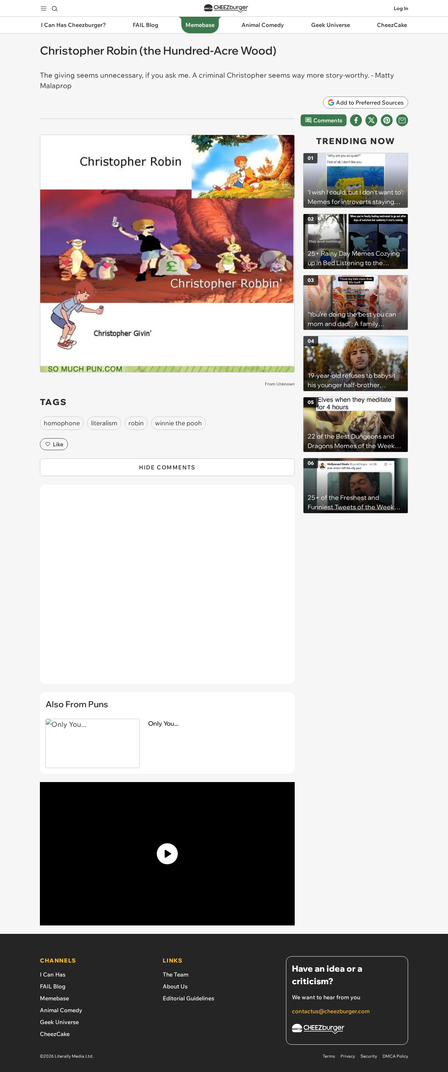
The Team (175, 974)
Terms (329, 1056)
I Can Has (52, 974)
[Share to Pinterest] (387, 120)
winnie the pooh (178, 423)
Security (368, 1056)
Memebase (54, 998)
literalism (104, 423)
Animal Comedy (61, 1010)
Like (58, 444)
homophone (62, 423)
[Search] (54, 8)
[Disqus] (167, 587)
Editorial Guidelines (188, 998)
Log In (401, 8)
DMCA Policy (395, 1056)
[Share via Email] (402, 120)
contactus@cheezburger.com (331, 1011)
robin (136, 423)
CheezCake (55, 1033)
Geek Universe (59, 1021)
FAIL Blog (52, 986)
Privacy (348, 1056)
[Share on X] (371, 120)
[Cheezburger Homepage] (226, 8)
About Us (175, 986)
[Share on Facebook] (356, 120)
